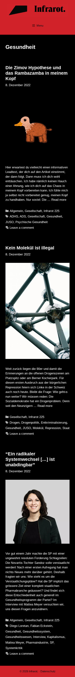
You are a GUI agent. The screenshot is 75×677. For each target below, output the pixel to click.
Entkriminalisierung (54, 422)
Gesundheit (54, 216)
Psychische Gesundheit (31, 222)
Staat (66, 428)
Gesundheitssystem (36, 631)
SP (52, 642)
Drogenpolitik (30, 422)
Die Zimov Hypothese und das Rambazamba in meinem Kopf (36, 73)
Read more (58, 199)
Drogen (14, 422)
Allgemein (16, 211)
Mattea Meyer (14, 642)
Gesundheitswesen (18, 637)
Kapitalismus (56, 637)
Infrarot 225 (51, 211)
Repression (53, 428)
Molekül (38, 428)
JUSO (9, 222)
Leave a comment (22, 227)
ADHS (14, 216)
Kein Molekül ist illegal (29, 247)
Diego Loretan (19, 626)
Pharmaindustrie (37, 642)
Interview (39, 637)
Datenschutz (48, 671)
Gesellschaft (33, 211)
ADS (23, 216)
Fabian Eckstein (41, 626)
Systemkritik (14, 648)
